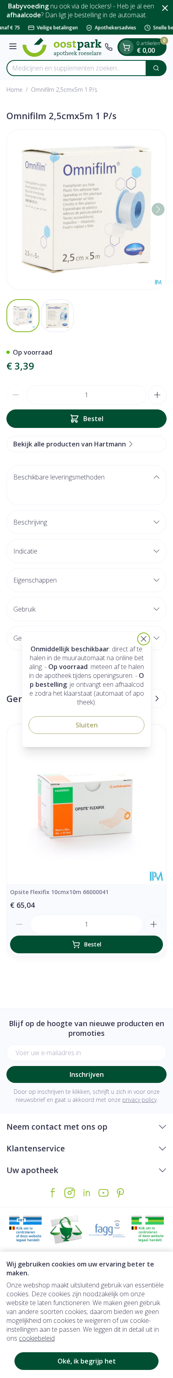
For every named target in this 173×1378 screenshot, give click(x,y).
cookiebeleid (37, 1338)
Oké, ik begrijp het (87, 1361)
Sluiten (87, 725)
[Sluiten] (143, 639)
